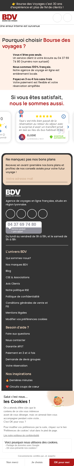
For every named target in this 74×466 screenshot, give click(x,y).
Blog (8, 271)
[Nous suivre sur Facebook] (10, 213)
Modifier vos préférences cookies (26, 319)
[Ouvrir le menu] (67, 17)
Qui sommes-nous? (18, 258)
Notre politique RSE (17, 290)
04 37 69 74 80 (22, 224)
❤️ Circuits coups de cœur (22, 386)
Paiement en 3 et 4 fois (20, 353)
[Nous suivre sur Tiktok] (32, 213)
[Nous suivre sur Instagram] (21, 213)
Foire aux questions (18, 333)
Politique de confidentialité (22, 296)
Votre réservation (16, 365)
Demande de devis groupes (23, 359)
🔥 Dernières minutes (19, 380)
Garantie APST (15, 346)
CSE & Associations (17, 277)
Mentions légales (16, 312)
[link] (57, 17)
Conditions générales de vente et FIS (27, 304)
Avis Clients (13, 283)
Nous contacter (15, 340)
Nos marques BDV (17, 264)
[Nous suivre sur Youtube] (42, 213)
